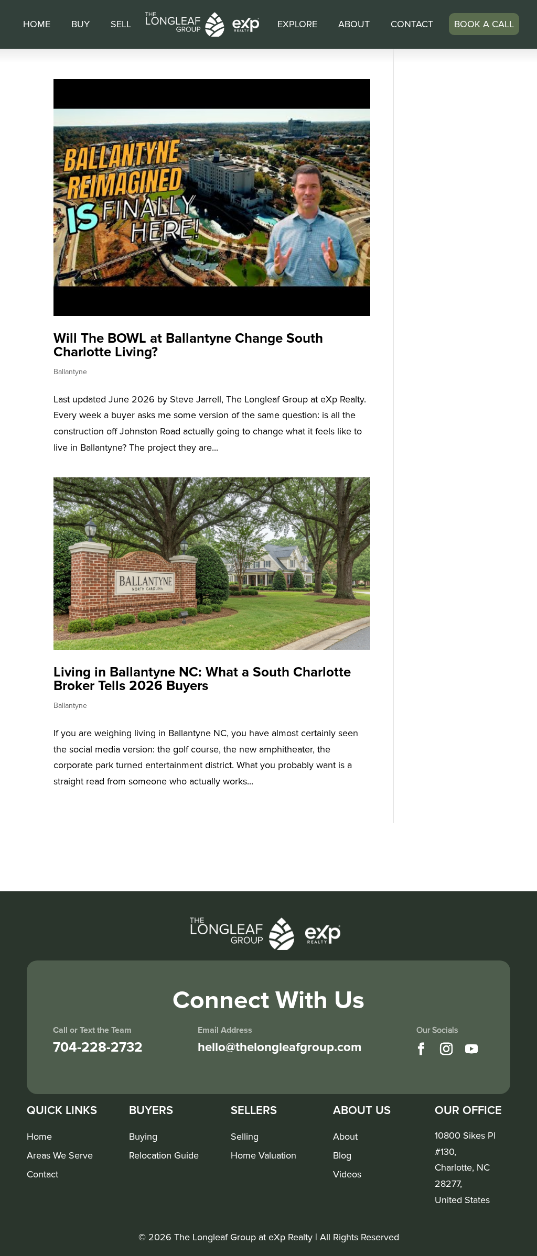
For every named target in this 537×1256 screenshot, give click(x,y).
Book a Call (484, 24)
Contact (412, 24)
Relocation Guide (164, 1156)
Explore (297, 24)
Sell (121, 24)
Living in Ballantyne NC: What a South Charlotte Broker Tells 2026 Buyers (202, 679)
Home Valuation (263, 1156)
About (354, 24)
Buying (143, 1137)
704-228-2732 (98, 1047)
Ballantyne (70, 371)
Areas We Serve (60, 1156)
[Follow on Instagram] (446, 1049)
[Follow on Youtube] (471, 1049)
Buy (80, 24)
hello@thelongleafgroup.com (279, 1047)
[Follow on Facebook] (421, 1049)
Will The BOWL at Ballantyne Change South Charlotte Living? (188, 345)
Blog (342, 1156)
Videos (347, 1175)
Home (36, 24)
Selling (245, 1137)
